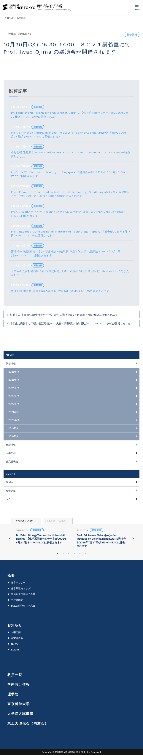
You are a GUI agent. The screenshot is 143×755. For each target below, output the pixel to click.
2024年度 (13, 388)
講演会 (9, 482)
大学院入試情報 (20, 714)
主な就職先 (17, 600)
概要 (11, 575)
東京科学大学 (18, 704)
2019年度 (13, 428)
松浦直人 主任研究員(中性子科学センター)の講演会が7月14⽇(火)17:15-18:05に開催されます (64, 314)
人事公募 (11, 453)
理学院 (13, 694)
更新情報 (11, 444)
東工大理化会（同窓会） (24, 605)
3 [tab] (69, 553)
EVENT (15, 649)
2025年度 (13, 379)
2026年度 (13, 371)
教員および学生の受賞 (23, 594)
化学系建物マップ (20, 588)
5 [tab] (80, 553)
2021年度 (13, 412)
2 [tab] (63, 553)
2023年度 (13, 396)
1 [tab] (57, 553)
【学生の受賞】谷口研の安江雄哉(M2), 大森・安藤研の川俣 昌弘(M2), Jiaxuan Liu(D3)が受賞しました (70, 323)
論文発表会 (12, 461)
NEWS (15, 643)
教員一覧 (14, 675)
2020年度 (13, 420)
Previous (10, 538)
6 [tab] (85, 553)
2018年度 (13, 436)
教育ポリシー (18, 582)
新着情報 (132, 34)
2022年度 (13, 404)
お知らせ (14, 625)
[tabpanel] (41, 536)
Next (133, 538)
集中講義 (11, 490)
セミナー (11, 499)
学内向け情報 (18, 684)
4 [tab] (74, 553)
